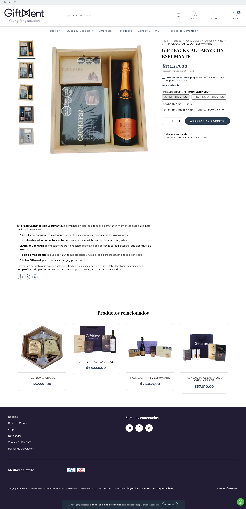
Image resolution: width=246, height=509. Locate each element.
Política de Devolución (183, 30)
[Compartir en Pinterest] (34, 278)
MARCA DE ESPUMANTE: (186, 92)
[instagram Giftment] (5, 2)
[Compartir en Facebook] (20, 278)
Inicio (165, 40)
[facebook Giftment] (10, 2)
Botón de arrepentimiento (159, 488)
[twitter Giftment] (15, 2)
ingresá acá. (134, 488)
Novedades (124, 30)
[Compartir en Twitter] (28, 278)
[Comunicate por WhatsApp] (240, 502)
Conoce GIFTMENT (150, 30)
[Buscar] (179, 15)
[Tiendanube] (227, 489)
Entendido (169, 505)
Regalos (53, 30)
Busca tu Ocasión (79, 30)
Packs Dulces (193, 40)
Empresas (105, 30)
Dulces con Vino (213, 40)
